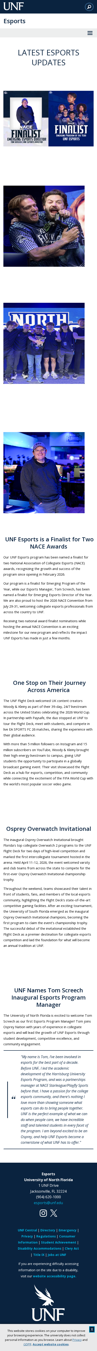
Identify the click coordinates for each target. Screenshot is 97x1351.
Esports (14, 21)
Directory (47, 1230)
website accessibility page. (54, 1276)
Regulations (46, 1236)
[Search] (89, 7)
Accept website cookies (51, 1344)
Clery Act (72, 1248)
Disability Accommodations (39, 1248)
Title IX (38, 1255)
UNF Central (27, 1230)
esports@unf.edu (48, 1202)
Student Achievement (58, 1242)
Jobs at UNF (57, 1255)
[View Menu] (90, 33)
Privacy (77, 1340)
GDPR (27, 1344)
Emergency (67, 1230)
